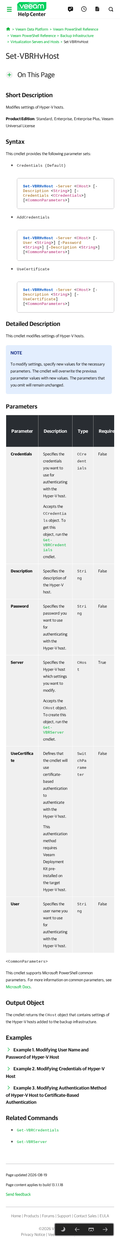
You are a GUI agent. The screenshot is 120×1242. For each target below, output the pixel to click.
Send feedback (18, 1194)
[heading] (60, 95)
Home (16, 1215)
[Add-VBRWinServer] (105, 1229)
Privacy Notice (33, 1234)
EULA (104, 1215)
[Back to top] (91, 1229)
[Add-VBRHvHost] (77, 1229)
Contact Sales (85, 1215)
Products (31, 1215)
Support (64, 1215)
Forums (48, 1215)
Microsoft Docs (18, 986)
